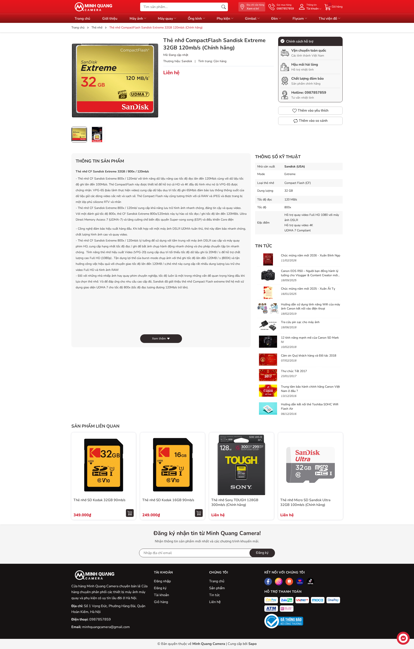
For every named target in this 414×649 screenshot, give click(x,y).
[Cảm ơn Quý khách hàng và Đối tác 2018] (268, 360)
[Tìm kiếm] (223, 7)
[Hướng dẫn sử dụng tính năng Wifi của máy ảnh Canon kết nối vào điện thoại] (268, 308)
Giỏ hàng (161, 602)
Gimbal (251, 18)
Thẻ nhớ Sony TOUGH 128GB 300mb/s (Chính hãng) (234, 502)
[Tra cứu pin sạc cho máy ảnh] (268, 326)
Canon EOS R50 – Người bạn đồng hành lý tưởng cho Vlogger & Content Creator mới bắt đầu (309, 275)
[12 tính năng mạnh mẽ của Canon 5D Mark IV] (268, 342)
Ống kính (195, 18)
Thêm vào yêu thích (313, 110)
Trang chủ (82, 18)
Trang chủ (216, 581)
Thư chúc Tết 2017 (294, 371)
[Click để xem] (115, 80)
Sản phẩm (217, 588)
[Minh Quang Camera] (91, 7)
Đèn (275, 18)
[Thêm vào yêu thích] (130, 465)
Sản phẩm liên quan (95, 426)
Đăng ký (262, 552)
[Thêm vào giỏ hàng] (130, 513)
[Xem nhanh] (130, 456)
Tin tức (263, 246)
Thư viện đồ (328, 18)
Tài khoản (161, 595)
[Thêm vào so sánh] (130, 474)
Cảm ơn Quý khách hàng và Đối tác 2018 (308, 356)
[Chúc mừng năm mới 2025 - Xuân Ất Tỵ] (268, 293)
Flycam (299, 18)
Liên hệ (215, 602)
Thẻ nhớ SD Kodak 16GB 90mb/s (168, 500)
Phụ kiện (224, 18)
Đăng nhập (162, 581)
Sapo (252, 643)
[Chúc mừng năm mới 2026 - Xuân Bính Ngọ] (268, 259)
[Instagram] (278, 581)
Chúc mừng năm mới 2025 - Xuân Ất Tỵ (308, 289)
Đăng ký (160, 588)
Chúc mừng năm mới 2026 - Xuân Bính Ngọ (310, 255)
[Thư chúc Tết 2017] (268, 375)
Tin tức (214, 595)
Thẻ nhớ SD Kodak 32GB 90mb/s (99, 500)
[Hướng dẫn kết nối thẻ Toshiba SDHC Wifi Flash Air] (268, 408)
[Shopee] (289, 581)
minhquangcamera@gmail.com (106, 627)
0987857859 (315, 92)
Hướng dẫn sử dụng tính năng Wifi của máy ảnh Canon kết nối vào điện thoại (310, 306)
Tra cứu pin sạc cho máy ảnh (300, 322)
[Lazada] (300, 581)
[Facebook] (268, 581)
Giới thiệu (109, 18)
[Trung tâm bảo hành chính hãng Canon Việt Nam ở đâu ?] (268, 391)
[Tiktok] (310, 581)
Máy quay (166, 18)
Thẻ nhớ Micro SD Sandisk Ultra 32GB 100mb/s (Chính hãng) (305, 502)
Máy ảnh (137, 18)
